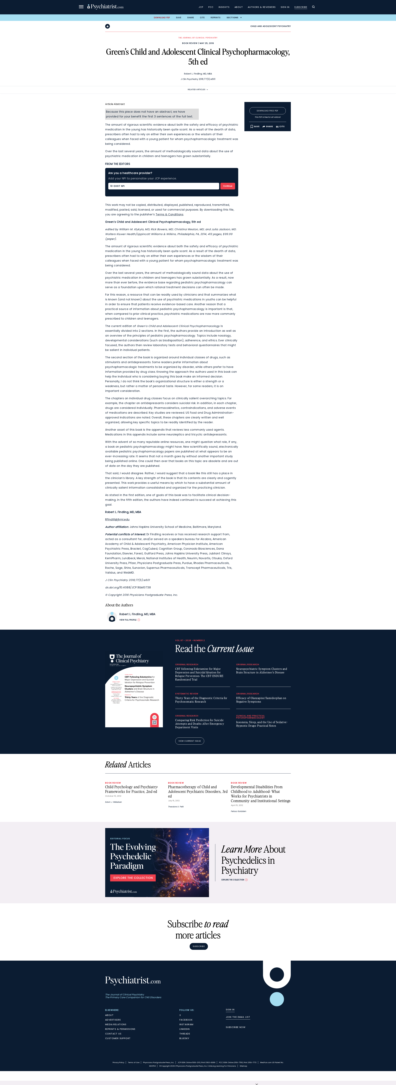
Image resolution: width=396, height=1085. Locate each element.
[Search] (313, 7)
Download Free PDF (267, 110)
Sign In (285, 7)
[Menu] (81, 7)
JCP (201, 7)
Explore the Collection (233, 879)
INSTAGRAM (186, 1024)
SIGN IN (230, 1009)
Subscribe (300, 7)
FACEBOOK (186, 1019)
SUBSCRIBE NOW (235, 1027)
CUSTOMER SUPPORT (118, 1038)
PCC (211, 7)
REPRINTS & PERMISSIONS (120, 1029)
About (239, 7)
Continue (227, 185)
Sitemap (243, 1066)
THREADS (184, 1033)
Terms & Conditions (169, 214)
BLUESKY (184, 1038)
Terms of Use (133, 1062)
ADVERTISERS (113, 1019)
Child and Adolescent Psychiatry (270, 26)
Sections (233, 17)
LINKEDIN (184, 1029)
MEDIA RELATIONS (115, 1024)
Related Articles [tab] (196, 89)
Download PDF (162, 17)
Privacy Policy (118, 1062)
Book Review (190, 43)
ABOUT (109, 1015)
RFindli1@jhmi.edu (117, 519)
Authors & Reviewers (262, 7)
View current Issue (190, 741)
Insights (224, 7)
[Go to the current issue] (134, 726)
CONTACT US (113, 1033)
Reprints (216, 17)
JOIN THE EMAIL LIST (238, 1017)
